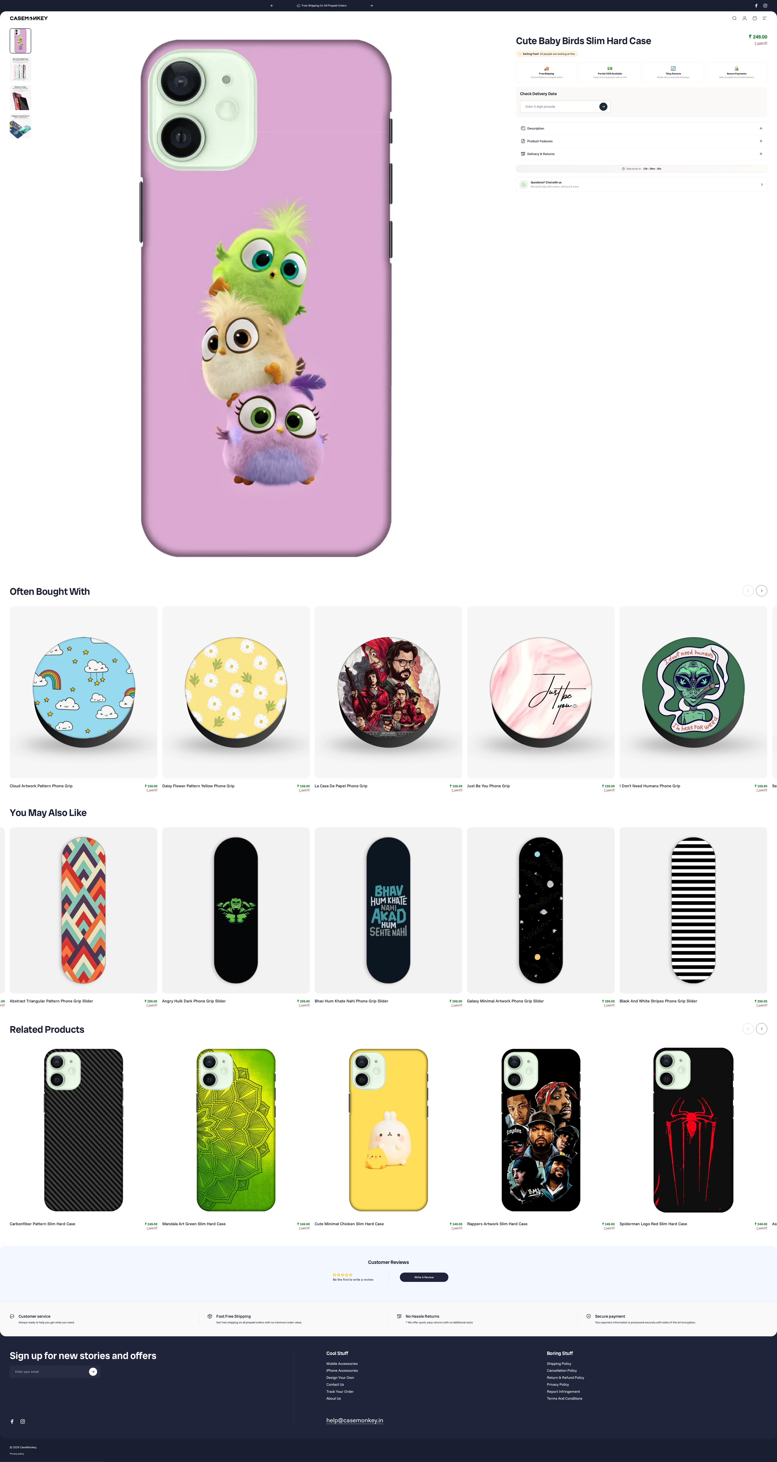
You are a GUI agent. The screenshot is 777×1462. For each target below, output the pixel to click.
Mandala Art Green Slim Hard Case (194, 1223)
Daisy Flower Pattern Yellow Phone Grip (198, 785)
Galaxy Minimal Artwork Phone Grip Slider (505, 1000)
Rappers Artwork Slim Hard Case (497, 1223)
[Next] (371, 5)
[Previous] (271, 5)
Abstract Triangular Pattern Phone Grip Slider (51, 1000)
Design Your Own (340, 1377)
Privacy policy (17, 1453)
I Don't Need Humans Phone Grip (650, 785)
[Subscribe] (93, 1372)
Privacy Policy (558, 1384)
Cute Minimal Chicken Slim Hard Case (349, 1223)
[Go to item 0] (20, 40)
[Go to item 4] (20, 125)
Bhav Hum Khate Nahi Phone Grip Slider (351, 1000)
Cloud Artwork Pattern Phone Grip (41, 785)
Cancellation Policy (562, 1370)
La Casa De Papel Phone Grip (341, 785)
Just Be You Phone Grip (488, 785)
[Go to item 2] (20, 69)
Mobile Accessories (342, 1363)
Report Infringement (563, 1391)
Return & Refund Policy (565, 1377)
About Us (333, 1398)
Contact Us (335, 1384)
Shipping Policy (559, 1363)
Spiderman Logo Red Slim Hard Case (653, 1223)
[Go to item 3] (20, 97)
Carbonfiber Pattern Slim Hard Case (42, 1223)
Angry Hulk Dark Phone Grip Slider (194, 1000)
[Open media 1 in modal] (266, 298)
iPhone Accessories (342, 1370)
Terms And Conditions (564, 1398)
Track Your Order (340, 1391)
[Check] (603, 107)
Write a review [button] (424, 1277)
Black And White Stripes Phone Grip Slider (658, 1000)
